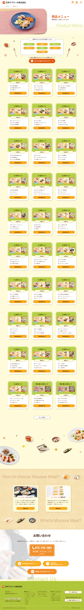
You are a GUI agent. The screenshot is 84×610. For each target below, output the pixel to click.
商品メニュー (16, 6)
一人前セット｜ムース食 (30, 594)
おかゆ (27, 603)
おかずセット (28, 598)
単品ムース (28, 600)
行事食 (27, 602)
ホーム (7, 6)
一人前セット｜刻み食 (30, 596)
